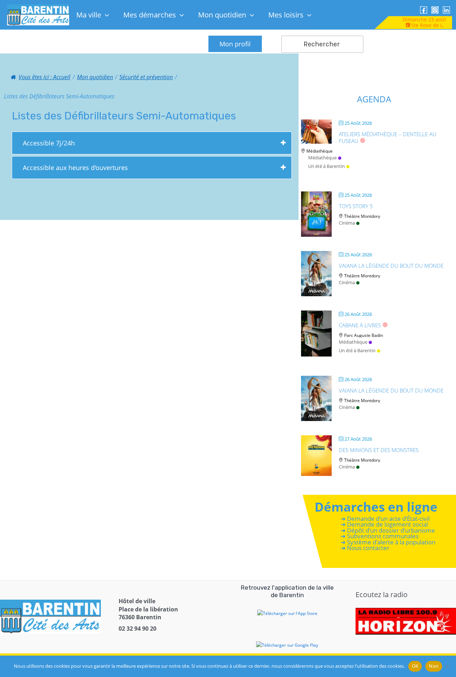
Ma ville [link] (88, 15)
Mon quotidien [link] (222, 15)
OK (415, 666)
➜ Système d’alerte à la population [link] (388, 542)
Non (434, 666)
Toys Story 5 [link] (356, 206)
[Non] (447, 666)
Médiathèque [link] (322, 157)
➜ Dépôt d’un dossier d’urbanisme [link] (388, 530)
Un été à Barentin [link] (326, 166)
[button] (105, 15)
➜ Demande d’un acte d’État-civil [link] (385, 518)
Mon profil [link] (235, 44)
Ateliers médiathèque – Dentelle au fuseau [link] (387, 137)
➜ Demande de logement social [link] (384, 524)
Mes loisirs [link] (286, 15)
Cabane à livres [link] (360, 325)
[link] (38, 14)
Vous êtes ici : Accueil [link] (44, 77)
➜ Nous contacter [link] (365, 548)
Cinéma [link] (347, 223)
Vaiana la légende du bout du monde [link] (391, 265)
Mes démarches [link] (149, 15)
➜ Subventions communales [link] (380, 536)
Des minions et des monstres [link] (379, 449)
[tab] (151, 143)
